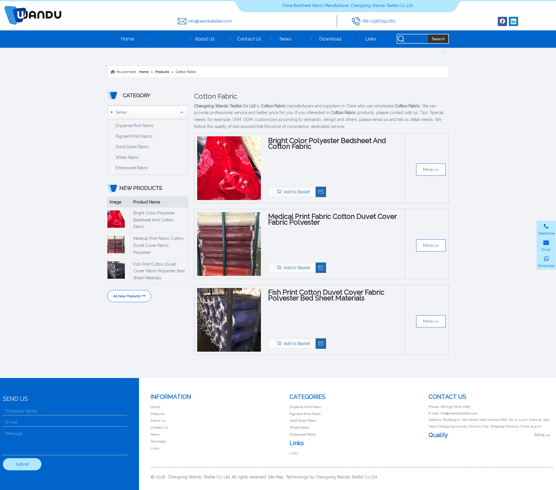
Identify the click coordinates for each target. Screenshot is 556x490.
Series (121, 112)
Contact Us (159, 427)
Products (157, 414)
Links (155, 448)
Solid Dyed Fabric (132, 146)
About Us (158, 421)
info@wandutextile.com (210, 21)
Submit (22, 464)
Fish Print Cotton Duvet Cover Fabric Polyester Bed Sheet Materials (158, 271)
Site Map (276, 477)
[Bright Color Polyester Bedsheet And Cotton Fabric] (229, 168)
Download (158, 441)
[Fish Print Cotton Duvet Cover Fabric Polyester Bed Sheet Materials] (229, 319)
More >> (431, 169)
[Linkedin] (513, 21)
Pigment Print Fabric (134, 136)
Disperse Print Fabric (135, 125)
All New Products (127, 296)
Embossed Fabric (132, 168)
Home (155, 407)
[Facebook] (502, 21)
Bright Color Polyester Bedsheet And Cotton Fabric (154, 220)
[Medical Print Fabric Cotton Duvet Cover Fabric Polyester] (229, 243)
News (155, 434)
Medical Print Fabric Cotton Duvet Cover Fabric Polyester (158, 245)
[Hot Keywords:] (444, 52)
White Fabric (127, 157)
